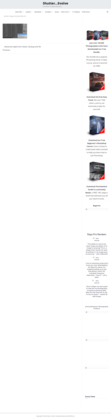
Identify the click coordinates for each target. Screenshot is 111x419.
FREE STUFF (65, 12)
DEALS (57, 12)
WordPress (71, 416)
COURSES (48, 12)
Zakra (64, 416)
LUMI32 (28, 12)
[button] (23, 12)
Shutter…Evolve (55, 3)
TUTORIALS (76, 12)
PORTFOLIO (86, 12)
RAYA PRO (18, 12)
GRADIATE (37, 12)
